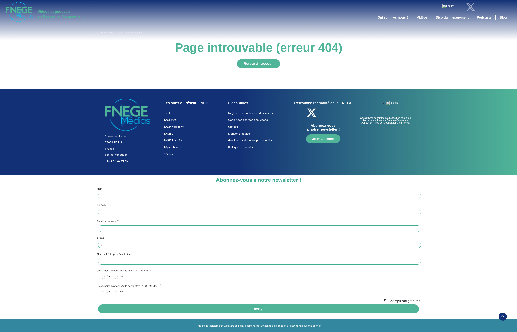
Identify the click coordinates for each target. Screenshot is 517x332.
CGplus (168, 154)
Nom (99, 189)
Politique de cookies (241, 147)
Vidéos (422, 17)
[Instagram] (504, 7)
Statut (100, 238)
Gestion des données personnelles (250, 140)
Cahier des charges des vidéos (248, 119)
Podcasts (484, 17)
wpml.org (229, 325)
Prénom (101, 205)
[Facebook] (459, 7)
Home (104, 32)
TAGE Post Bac (173, 140)
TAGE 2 (168, 133)
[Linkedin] (482, 7)
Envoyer (258, 309)
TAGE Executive (174, 126)
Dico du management (452, 17)
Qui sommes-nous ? (393, 17)
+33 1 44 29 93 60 (116, 160)
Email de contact (108, 221)
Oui (108, 276)
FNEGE (168, 113)
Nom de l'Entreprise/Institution (114, 254)
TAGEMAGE (171, 119)
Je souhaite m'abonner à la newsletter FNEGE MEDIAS (129, 286)
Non (122, 276)
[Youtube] (493, 7)
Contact (233, 126)
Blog (503, 17)
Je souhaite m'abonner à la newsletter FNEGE (124, 270)
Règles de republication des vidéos (250, 113)
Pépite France (173, 147)
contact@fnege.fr (116, 154)
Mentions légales (239, 133)
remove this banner (309, 325)
